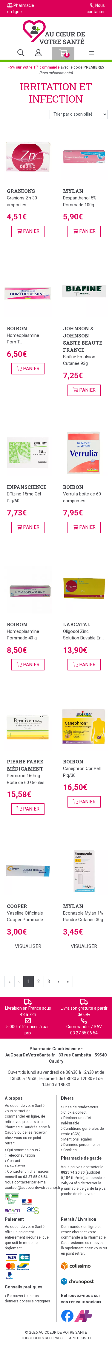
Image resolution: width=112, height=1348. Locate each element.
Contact (13, 1161)
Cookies (69, 1150)
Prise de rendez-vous (80, 1107)
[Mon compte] (36, 53)
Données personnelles (81, 1145)
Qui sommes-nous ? (23, 1150)
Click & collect (74, 1112)
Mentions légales (77, 1139)
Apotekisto (80, 1338)
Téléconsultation (20, 1155)
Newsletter (15, 1166)
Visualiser (28, 946)
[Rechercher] (20, 53)
